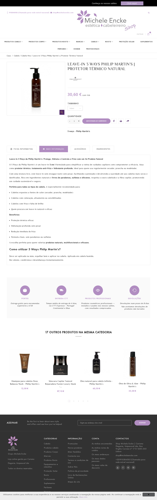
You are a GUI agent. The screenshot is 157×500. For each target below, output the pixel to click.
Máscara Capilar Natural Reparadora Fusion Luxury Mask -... (60, 384)
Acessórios (80, 149)
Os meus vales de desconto (99, 466)
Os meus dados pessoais (98, 459)
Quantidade (74, 116)
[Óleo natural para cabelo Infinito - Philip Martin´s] (96, 363)
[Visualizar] (32, 365)
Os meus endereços (100, 454)
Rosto (108, 42)
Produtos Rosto (60, 42)
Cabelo (94, 42)
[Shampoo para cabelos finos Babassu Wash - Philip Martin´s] (24, 363)
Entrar (140, 34)
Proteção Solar (126, 42)
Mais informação (55, 149)
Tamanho (73, 103)
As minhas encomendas (102, 443)
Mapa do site (74, 482)
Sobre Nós (73, 467)
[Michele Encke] (107, 20)
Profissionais (92, 49)
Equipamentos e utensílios (51, 465)
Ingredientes (103, 149)
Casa (9, 56)
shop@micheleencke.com (63, 13)
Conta (95, 438)
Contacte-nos (74, 456)
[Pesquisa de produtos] (149, 13)
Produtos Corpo (37, 42)
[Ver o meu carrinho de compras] (148, 34)
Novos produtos (75, 448)
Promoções (73, 443)
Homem (77, 49)
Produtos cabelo (12, 42)
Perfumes (62, 49)
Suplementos (146, 42)
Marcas (79, 42)
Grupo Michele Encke (17, 454)
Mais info (83, 497)
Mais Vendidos (74, 452)
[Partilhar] (128, 121)
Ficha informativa (23, 149)
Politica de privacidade (78, 471)
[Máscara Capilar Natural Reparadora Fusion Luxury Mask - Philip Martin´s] (60, 363)
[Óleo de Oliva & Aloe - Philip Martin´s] (132, 364)
